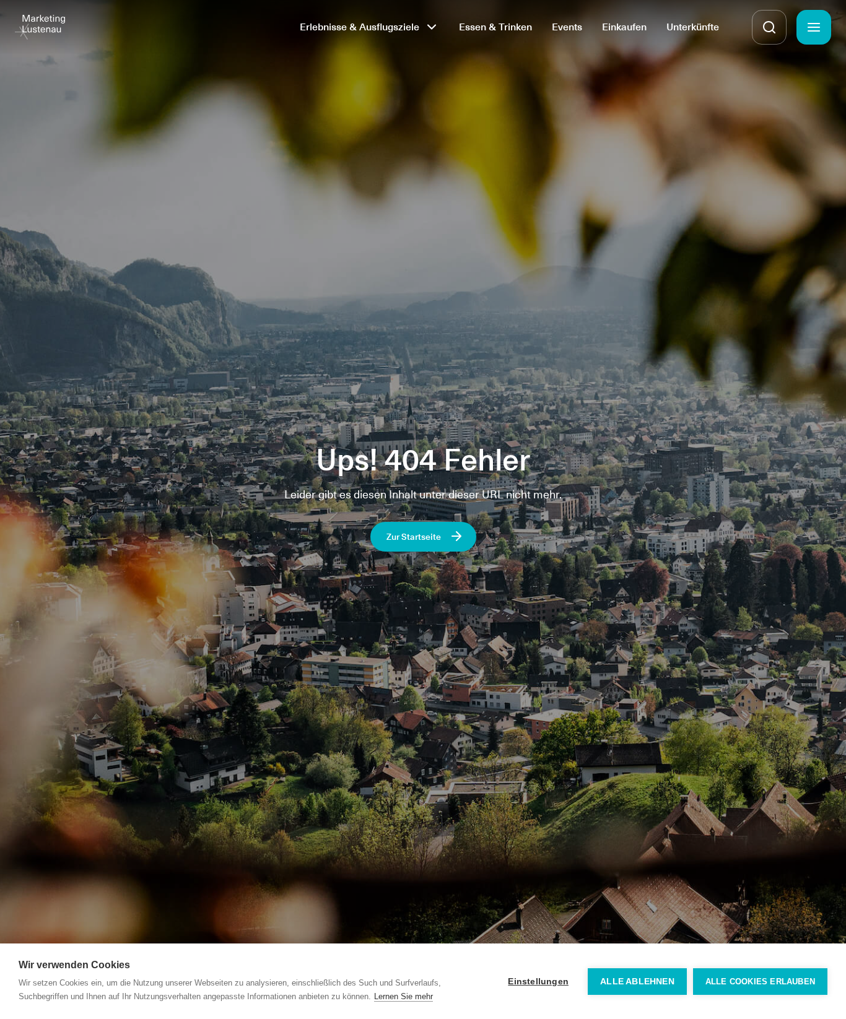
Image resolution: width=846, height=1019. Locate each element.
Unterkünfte (692, 27)
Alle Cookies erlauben (760, 981)
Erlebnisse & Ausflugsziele (359, 27)
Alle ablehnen (637, 981)
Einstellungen (538, 981)
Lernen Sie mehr (403, 996)
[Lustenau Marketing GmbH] (40, 27)
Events (567, 27)
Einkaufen (624, 27)
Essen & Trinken (495, 27)
